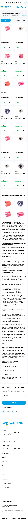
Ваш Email (5, 395)
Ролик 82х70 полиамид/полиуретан (6, 91)
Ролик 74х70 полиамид (6, 173)
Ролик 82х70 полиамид (20, 118)
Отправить (14, 402)
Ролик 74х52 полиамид (20, 173)
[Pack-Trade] (2, 15)
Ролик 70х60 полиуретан (20, 63)
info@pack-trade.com (9, 441)
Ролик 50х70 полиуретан (20, 91)
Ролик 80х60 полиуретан (6, 35)
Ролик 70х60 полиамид (20, 146)
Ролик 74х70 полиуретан (6, 63)
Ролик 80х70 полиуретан (6, 146)
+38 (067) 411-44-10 (11, 2)
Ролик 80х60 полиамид (20, 35)
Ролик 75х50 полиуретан (6, 118)
